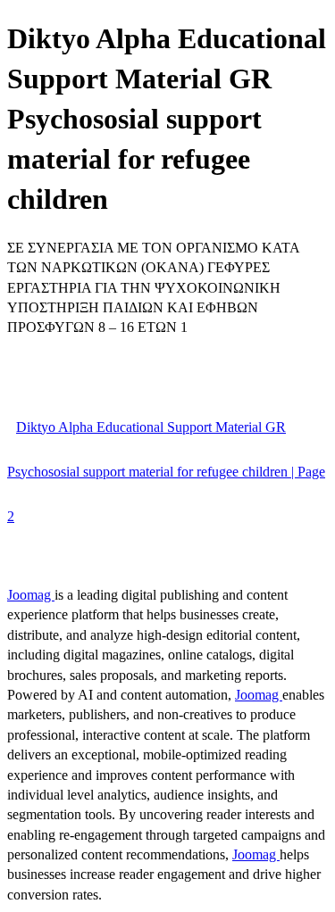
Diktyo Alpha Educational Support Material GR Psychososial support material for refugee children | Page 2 (166, 471)
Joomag (30, 594)
